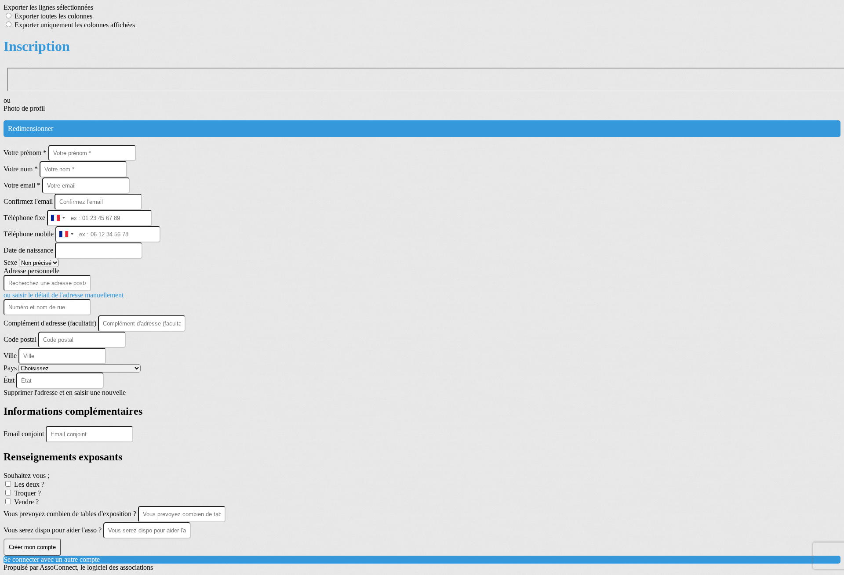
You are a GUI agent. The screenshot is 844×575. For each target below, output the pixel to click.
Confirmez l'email (28, 201)
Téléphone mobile (29, 234)
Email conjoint (25, 434)
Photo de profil (24, 108)
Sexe (11, 262)
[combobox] (57, 218)
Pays (11, 368)
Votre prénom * (26, 152)
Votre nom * (22, 169)
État (10, 380)
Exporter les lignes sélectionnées (48, 7)
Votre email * (23, 185)
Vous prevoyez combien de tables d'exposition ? (71, 513)
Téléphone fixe (25, 217)
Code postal (20, 339)
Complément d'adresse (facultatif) (51, 323)
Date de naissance (29, 250)
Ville (11, 355)
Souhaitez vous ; (26, 475)
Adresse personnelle (31, 271)
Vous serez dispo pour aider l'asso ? (53, 530)
